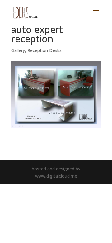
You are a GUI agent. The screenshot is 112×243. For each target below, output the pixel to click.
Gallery (18, 50)
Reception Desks (44, 50)
